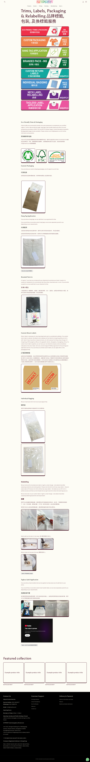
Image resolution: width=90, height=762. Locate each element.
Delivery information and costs (66, 699)
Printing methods (35, 699)
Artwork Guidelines (35, 701)
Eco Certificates (34, 704)
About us (33, 706)
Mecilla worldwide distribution (66, 704)
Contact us (33, 708)
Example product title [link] (12, 672)
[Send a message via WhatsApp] (87, 759)
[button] (4, 1)
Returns (61, 701)
